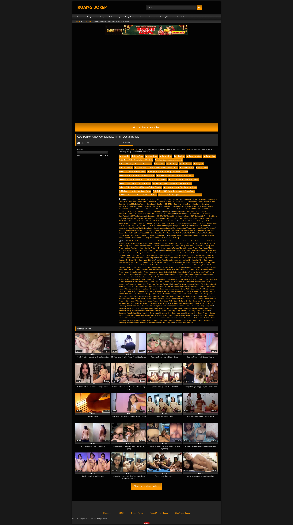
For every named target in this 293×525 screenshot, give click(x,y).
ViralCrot (203, 235)
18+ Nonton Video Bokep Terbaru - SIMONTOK (137, 160)
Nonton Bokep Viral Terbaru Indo (190, 279)
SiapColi (162, 233)
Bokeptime (180, 214)
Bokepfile (131, 206)
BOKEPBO (168, 204)
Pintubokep (191, 228)
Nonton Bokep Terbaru (168, 279)
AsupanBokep (186, 199)
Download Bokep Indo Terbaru (158, 253)
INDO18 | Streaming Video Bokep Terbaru (184, 179)
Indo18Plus (130, 221)
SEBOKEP (145, 233)
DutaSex (158, 218)
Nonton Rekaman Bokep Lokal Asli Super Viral (181, 286)
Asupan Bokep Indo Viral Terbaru (155, 243)
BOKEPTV (132, 216)
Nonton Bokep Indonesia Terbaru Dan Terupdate (136, 277)
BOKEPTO (189, 214)
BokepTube (123, 216)
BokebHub (161, 202)
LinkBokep (142, 226)
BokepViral (141, 216)
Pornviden (130, 230)
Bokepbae (150, 204)
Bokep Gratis (138, 246)
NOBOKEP (196, 226)
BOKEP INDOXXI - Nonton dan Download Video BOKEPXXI (157, 168)
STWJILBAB (188, 233)
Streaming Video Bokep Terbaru (196, 313)
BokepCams (195, 204)
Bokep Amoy (138, 156)
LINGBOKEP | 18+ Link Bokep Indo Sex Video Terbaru (173, 183)
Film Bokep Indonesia (149, 255)
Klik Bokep (192, 223)
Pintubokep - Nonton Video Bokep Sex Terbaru (181, 187)
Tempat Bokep (124, 235)
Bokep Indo (91, 17)
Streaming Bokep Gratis (186, 306)
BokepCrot (205, 204)
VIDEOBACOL (162, 235)
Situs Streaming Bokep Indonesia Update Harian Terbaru (189, 303)
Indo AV (208, 218)
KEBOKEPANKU (149, 223)
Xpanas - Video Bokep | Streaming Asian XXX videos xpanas (181, 195)
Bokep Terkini (204, 202)
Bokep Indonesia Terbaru (170, 248)
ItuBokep (208, 221)
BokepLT (149, 211)
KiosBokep (183, 223)
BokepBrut (186, 204)
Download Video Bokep (148, 127)
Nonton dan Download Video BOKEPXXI (147, 282)
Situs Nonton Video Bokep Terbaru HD (173, 301)
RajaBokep (166, 230)
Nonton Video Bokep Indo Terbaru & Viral (164, 289)
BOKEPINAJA (124, 209)
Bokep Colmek (167, 156)
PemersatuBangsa (165, 228)
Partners (152, 17)
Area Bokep (141, 199)
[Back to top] (285, 518)
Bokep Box (170, 202)
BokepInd (133, 209)
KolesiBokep (211, 223)
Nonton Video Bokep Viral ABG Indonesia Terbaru (180, 294)
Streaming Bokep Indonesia (129, 310)
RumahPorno (199, 230)
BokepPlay (185, 211)
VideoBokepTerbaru (175, 235)
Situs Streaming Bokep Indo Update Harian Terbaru (149, 303)
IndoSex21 (151, 221)
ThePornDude (180, 17)
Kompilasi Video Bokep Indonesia (131, 262)
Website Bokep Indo (166, 322)
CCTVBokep (195, 216)
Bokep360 (130, 204)
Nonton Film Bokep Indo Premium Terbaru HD (154, 284)
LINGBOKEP (133, 226)
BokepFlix (139, 206)
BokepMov (168, 211)
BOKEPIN (201, 206)
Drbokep (140, 218)
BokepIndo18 (163, 209)
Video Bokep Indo (187, 315)
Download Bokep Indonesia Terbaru (184, 253)
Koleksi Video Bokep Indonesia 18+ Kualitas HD (173, 260)
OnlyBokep (143, 228)
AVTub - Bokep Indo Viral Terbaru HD (169, 160)
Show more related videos (146, 486)
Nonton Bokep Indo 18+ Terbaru (197, 267)
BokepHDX (157, 206)
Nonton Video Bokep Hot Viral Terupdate (133, 289)
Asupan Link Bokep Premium (179, 243)
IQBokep (200, 221)
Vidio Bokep (187, 320)
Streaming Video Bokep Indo (147, 313)
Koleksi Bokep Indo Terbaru (184, 255)
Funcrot (201, 218)
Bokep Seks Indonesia (198, 250)
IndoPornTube (141, 221)
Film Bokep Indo (134, 255)
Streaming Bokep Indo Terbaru (130, 308)
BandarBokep (212, 199)
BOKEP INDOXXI (182, 202)
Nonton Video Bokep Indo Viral (192, 289)
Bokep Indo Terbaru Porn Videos (192, 246)
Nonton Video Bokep (207, 286)
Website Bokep (130, 238)
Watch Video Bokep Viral (201, 320)
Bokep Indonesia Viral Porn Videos (147, 250)
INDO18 (122, 221)
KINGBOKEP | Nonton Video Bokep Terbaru (136, 183)
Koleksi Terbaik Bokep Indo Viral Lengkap (141, 258)
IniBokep (192, 221)
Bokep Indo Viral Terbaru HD (148, 248)
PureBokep (148, 230)
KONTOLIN (123, 226)
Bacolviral (202, 199)
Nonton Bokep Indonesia (147, 274)
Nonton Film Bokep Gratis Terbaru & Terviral (195, 282)
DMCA (121, 513)
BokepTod (197, 214)
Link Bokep (164, 262)
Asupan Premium (173, 199)
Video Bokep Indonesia (156, 318)
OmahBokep (133, 228)
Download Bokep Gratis (137, 253)
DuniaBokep (149, 218)
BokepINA (209, 206)
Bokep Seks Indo (182, 250)
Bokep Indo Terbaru (172, 246)
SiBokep (170, 233)
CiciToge (204, 216)
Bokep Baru (128, 246)
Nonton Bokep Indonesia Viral (129, 279)
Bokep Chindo (152, 156)
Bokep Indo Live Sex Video (154, 246)
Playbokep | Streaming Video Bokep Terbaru (136, 191)
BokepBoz (177, 204)
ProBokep (138, 230)
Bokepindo (142, 209)
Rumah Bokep (187, 230)
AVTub (195, 199)
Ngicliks (188, 226)
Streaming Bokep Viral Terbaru (199, 310)
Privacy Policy (137, 513)
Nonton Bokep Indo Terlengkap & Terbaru (174, 272)
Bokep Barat (129, 17)
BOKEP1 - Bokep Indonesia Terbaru (133, 172)
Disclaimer (107, 513)
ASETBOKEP (161, 199)
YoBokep (176, 238)
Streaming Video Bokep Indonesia (171, 313)
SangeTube (123, 233)
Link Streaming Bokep (199, 265)
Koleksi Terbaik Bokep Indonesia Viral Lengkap (174, 258)
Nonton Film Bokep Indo (127, 284)
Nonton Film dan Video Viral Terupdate (150, 286)
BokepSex (132, 214)
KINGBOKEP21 (172, 223)
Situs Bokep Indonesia (151, 296)
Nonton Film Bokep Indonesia (183, 284)
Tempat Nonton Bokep (159, 513)
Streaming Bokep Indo (205, 306)
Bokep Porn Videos (168, 250)
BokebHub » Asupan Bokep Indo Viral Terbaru (136, 164)
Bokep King (193, 202)
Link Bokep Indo (188, 262)
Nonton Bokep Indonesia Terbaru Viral (199, 277)
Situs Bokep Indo (136, 296)
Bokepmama (158, 211)
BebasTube (142, 202)
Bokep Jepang (114, 17)
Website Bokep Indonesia (184, 322)
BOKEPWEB (161, 216)
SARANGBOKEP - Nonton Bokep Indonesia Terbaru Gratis (174, 191)
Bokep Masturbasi (195, 156)
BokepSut (171, 214)
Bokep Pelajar (210, 156)
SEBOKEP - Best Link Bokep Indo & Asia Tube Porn (138, 195)
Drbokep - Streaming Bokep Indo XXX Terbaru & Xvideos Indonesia (143, 179)
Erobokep (174, 218)
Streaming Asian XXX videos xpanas (163, 306)
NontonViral (123, 228)
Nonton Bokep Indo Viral (199, 272)
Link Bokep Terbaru (133, 265)
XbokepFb (140, 238)
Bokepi (173, 206)
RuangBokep (176, 230)
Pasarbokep (152, 228)
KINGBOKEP (160, 223)
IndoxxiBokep (183, 221)
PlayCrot (122, 230)
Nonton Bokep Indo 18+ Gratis (174, 267)
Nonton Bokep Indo (154, 267)
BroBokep (186, 216)
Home (79, 17)
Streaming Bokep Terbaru (177, 310)
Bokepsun (150, 214)
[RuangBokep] (92, 7)
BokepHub (166, 206)
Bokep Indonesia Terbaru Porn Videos (194, 248)
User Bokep (135, 235)
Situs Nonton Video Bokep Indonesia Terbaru (142, 301)
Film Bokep (123, 255)
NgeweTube (179, 226)
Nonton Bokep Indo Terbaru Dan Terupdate (157, 270)
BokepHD (148, 206)
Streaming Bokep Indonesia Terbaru (153, 310)
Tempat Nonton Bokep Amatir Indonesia (165, 315)
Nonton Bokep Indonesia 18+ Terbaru (198, 274)
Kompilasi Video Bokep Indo (202, 260)
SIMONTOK (178, 233)
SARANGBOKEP (135, 233)
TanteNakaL (198, 233)
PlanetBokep (201, 228)
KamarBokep (123, 223)
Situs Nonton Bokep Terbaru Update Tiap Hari (147, 298)
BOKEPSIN (142, 214)
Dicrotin (133, 218)
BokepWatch (150, 216)
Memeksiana (161, 226)
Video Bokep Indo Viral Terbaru (136, 318)
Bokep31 (122, 204)
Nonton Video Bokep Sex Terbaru (196, 291)
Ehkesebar (166, 218)
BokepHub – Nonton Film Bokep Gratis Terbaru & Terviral (169, 172)
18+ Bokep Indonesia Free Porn (138, 241)
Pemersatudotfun (179, 228)
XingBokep (150, 238)
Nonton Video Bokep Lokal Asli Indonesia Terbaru (165, 291)
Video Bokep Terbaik (201, 318)
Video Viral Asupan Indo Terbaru (141, 320)
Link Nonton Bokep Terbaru (166, 265)
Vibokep (143, 235)
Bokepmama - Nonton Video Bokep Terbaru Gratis (138, 175)
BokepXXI (170, 216)
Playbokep (211, 228)
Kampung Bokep (136, 223)
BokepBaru (159, 204)
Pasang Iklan (165, 17)
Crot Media (213, 216)
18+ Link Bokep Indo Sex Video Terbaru (166, 241)
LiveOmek (151, 226)
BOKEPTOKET (208, 214)
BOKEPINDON (195, 209)
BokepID (180, 206)
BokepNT (176, 211)
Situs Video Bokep (182, 513)
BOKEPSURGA (161, 214)
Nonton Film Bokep (171, 282)
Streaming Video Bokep (127, 313)
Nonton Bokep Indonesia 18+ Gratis (170, 274)
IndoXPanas (160, 221)
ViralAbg (196, 235)
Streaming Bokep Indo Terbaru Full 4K (156, 308)
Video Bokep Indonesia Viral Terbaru (180, 318)
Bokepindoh (184, 209)
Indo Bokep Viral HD (166, 255)
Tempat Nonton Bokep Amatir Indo (137, 315)
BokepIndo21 (174, 209)
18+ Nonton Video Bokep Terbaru (194, 241)
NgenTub (170, 226)
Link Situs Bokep (184, 265)
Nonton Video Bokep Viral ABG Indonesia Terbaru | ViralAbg (141, 187)
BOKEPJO (122, 211)
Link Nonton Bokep (148, 265)
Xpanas (157, 238)
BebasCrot (123, 202)
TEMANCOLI (208, 233)
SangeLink (209, 230)
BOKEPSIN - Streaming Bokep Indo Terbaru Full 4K (176, 175)
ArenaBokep (150, 199)
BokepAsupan (140, 204)
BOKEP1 (213, 202)
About (127, 142)
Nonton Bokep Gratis (138, 267)
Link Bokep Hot (175, 262)
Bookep (178, 216)
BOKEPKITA (132, 211)
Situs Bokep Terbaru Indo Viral (188, 296)
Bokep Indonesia (126, 168)
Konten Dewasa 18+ (151, 262)
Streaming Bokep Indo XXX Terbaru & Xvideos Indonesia (191, 308)
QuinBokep (157, 230)
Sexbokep (154, 233)
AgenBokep (131, 199)
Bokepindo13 (152, 209)
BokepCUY (123, 206)
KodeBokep (201, 223)
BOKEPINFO (206, 209)
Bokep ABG (87, 21)
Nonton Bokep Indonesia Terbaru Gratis (169, 277)
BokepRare (194, 211)
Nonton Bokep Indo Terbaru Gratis (186, 270)
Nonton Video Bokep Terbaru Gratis (148, 294)
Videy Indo (188, 235)
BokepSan (203, 211)
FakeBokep (184, 218)
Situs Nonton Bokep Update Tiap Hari (178, 298)
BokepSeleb (123, 214)
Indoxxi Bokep (172, 221)
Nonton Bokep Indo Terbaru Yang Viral (143, 272)
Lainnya (141, 17)
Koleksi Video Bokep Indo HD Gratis (142, 260)
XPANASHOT (166, 238)
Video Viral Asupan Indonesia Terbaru (167, 320)
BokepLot (141, 211)
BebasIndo (133, 202)
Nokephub (205, 226)
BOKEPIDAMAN (190, 206)
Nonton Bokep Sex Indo (150, 279)
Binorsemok (152, 202)
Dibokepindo (124, 218)
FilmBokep (193, 218)
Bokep (102, 17)
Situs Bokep (204, 294)
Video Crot (151, 235)
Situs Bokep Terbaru (168, 296)
